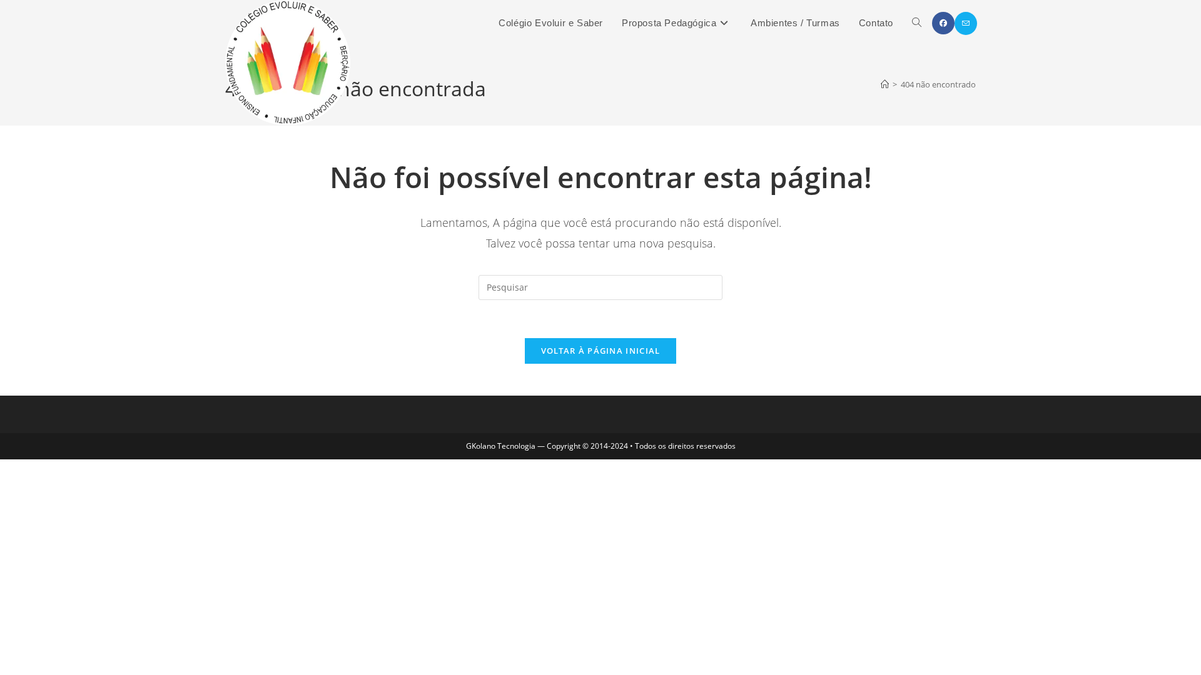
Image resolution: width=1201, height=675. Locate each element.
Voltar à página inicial (601, 350)
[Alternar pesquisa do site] (917, 23)
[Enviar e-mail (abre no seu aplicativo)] (966, 23)
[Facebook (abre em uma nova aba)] (943, 23)
